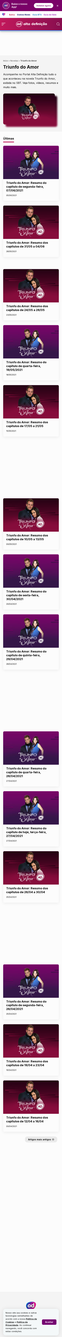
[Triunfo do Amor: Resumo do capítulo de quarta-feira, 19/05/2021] (31, 341)
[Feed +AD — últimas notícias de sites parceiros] (4, 14)
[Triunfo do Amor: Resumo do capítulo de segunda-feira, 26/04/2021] (31, 981)
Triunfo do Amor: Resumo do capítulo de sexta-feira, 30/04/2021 (26, 595)
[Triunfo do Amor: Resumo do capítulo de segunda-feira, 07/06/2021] (31, 162)
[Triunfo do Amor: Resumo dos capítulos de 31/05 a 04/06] (31, 222)
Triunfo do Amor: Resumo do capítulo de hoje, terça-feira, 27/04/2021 (26, 832)
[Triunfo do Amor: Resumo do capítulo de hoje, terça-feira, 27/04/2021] (31, 808)
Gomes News (23, 15)
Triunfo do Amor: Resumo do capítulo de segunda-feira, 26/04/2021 (26, 1005)
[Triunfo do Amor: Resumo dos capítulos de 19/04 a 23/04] (31, 1041)
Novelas (14, 61)
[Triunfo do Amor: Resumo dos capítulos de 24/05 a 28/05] (31, 285)
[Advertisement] (31, 42)
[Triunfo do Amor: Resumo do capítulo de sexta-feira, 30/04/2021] (31, 571)
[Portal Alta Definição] (31, 1306)
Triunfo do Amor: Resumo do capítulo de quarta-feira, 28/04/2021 (26, 772)
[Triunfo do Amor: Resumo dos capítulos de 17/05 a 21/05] (31, 401)
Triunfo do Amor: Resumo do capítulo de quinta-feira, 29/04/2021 (26, 655)
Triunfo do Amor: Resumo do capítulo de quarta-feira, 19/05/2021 (26, 366)
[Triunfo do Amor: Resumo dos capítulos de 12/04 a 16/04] (31, 1097)
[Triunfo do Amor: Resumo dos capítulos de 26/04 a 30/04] (31, 868)
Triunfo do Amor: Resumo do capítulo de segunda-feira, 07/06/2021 (26, 186)
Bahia (12, 15)
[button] (49, 1322)
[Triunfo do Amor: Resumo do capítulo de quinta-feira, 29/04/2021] (31, 631)
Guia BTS (37, 15)
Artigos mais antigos (39, 1139)
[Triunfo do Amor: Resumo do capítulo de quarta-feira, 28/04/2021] (31, 748)
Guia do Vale (50, 15)
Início (5, 61)
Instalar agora (43, 5)
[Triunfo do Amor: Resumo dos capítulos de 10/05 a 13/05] (31, 515)
